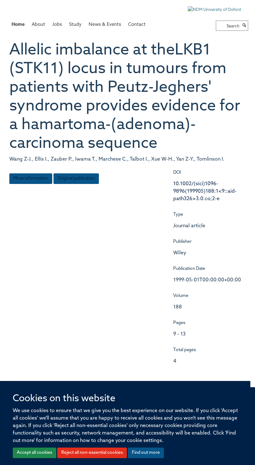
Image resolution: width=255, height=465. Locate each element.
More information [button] (30, 178)
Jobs (57, 24)
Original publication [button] (76, 178)
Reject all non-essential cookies (92, 452)
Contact (137, 24)
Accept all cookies (34, 452)
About (38, 24)
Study (75, 24)
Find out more (146, 452)
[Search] (244, 25)
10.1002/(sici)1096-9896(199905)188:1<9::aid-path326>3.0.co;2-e (205, 191)
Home (18, 24)
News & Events (105, 24)
